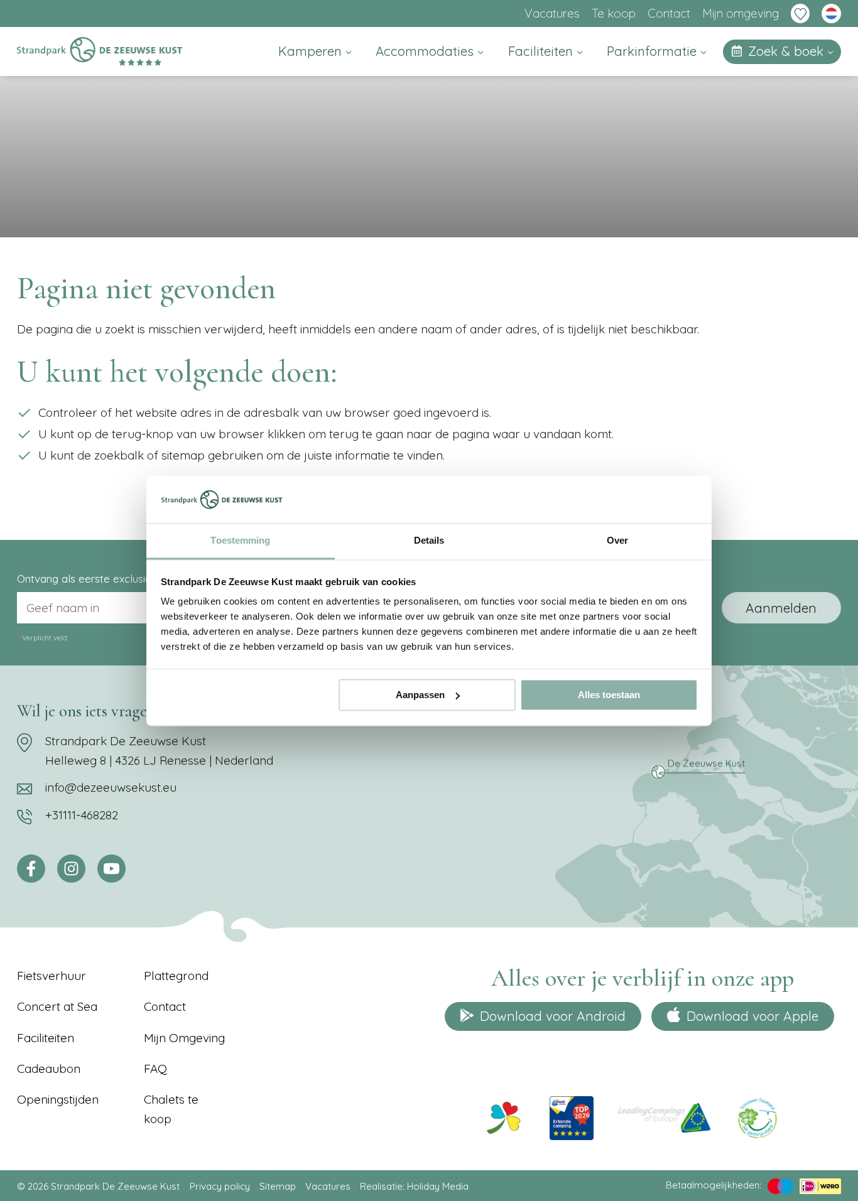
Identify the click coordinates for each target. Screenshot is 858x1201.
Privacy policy (220, 1186)
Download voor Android (553, 1016)
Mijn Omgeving (184, 1037)
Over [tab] (617, 541)
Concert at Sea (57, 1006)
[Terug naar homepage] (99, 51)
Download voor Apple (752, 1016)
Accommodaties (426, 51)
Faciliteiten (542, 51)
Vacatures (552, 13)
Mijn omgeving (740, 13)
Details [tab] (429, 541)
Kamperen (311, 51)
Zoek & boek (787, 51)
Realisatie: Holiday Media (414, 1186)
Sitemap (277, 1186)
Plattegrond (176, 975)
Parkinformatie (653, 51)
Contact (669, 13)
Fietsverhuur (51, 975)
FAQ (155, 1068)
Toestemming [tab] (240, 541)
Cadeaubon (48, 1068)
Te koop (614, 13)
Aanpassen (420, 694)
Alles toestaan (609, 694)
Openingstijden (58, 1099)
